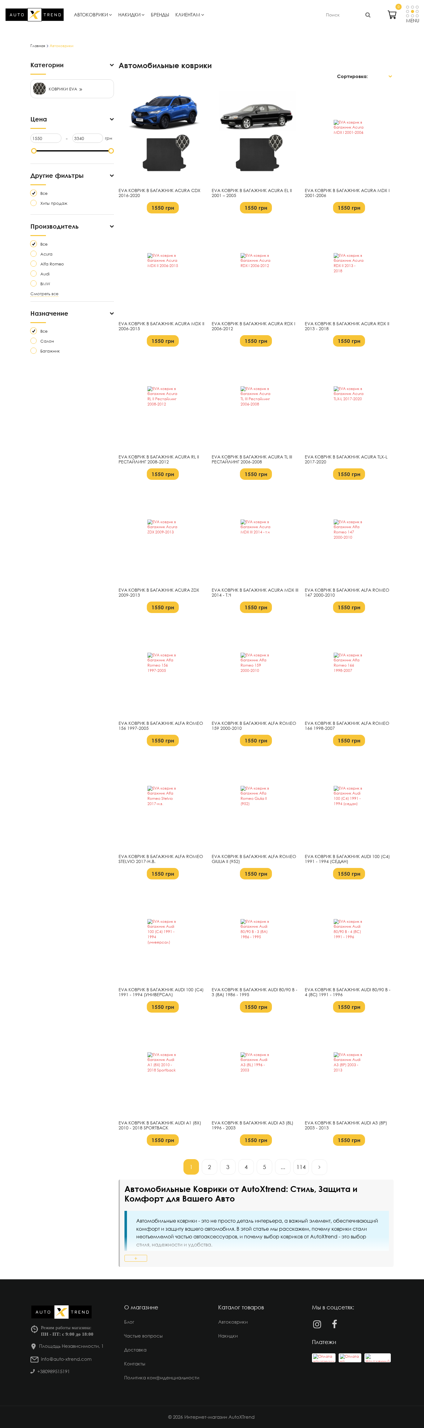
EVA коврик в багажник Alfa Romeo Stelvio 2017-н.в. (161, 859)
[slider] (34, 151)
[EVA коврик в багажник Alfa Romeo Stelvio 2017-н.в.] (163, 801)
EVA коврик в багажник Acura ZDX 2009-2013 (159, 593)
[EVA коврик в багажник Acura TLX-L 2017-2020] (349, 401)
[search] (368, 14)
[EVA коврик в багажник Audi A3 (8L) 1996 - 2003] (256, 1067)
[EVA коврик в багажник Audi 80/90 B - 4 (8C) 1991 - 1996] (349, 934)
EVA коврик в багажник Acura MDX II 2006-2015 (161, 326)
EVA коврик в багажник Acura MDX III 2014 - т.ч (255, 593)
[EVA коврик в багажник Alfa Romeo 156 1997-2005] (163, 668)
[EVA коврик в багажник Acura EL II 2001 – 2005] (256, 135)
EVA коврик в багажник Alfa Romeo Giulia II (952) (254, 859)
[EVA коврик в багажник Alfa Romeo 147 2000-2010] (349, 534)
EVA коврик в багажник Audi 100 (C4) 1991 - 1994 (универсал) (161, 992)
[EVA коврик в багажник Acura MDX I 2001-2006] (349, 135)
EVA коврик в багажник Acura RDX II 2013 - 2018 (347, 326)
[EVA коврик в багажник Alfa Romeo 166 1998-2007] (349, 668)
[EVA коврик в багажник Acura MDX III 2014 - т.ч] (256, 534)
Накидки (228, 1335)
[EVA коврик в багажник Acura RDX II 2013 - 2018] (349, 268)
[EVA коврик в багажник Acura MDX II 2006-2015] (163, 268)
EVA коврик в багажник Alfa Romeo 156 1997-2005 (161, 726)
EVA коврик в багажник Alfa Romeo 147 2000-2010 (347, 593)
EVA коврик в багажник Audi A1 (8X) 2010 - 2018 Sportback (160, 1125)
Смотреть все (44, 293)
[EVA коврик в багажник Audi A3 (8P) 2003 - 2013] (349, 1067)
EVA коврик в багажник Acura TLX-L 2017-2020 (346, 459)
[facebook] (334, 1324)
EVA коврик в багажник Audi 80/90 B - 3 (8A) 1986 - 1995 (254, 992)
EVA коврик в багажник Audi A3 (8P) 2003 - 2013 (346, 1125)
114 (301, 1166)
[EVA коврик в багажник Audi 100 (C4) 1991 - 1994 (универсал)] (163, 934)
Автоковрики (233, 1322)
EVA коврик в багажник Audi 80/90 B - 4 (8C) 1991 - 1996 (347, 992)
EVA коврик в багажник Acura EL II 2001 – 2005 (252, 193)
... (283, 1166)
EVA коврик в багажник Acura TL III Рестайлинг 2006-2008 (252, 459)
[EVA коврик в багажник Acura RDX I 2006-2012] (256, 268)
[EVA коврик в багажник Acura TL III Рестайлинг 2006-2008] (256, 401)
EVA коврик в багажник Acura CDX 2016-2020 (160, 193)
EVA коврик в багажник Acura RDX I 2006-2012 (253, 326)
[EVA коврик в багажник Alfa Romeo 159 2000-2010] (256, 668)
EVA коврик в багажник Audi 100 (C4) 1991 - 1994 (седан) (347, 859)
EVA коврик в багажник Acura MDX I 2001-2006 (347, 193)
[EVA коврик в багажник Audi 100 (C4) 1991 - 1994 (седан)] (349, 801)
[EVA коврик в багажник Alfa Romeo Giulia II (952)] (256, 801)
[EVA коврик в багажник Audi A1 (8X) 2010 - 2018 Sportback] (163, 1067)
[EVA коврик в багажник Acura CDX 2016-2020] (163, 135)
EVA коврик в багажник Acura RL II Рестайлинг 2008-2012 (159, 459)
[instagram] (317, 1324)
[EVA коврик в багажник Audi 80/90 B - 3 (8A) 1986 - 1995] (256, 934)
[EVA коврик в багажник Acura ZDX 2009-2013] (163, 534)
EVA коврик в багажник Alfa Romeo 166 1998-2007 (347, 726)
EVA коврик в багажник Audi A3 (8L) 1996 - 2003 (252, 1125)
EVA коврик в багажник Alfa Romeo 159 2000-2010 (254, 726)
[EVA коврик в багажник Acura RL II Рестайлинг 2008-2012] (163, 401)
